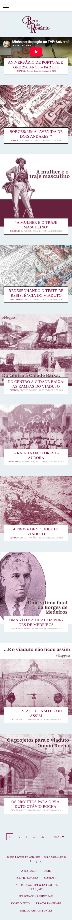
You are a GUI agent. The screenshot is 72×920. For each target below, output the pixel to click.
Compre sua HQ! (27, 877)
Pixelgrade (35, 861)
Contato (50, 877)
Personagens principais (36, 896)
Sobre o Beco (20, 903)
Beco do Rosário (33, 71)
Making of (15, 299)
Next (57, 836)
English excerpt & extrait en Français (36, 887)
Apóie (47, 870)
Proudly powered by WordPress (23, 856)
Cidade (20, 71)
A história (28, 870)
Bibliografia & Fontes (36, 910)
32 (43, 837)
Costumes (15, 231)
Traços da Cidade (49, 903)
